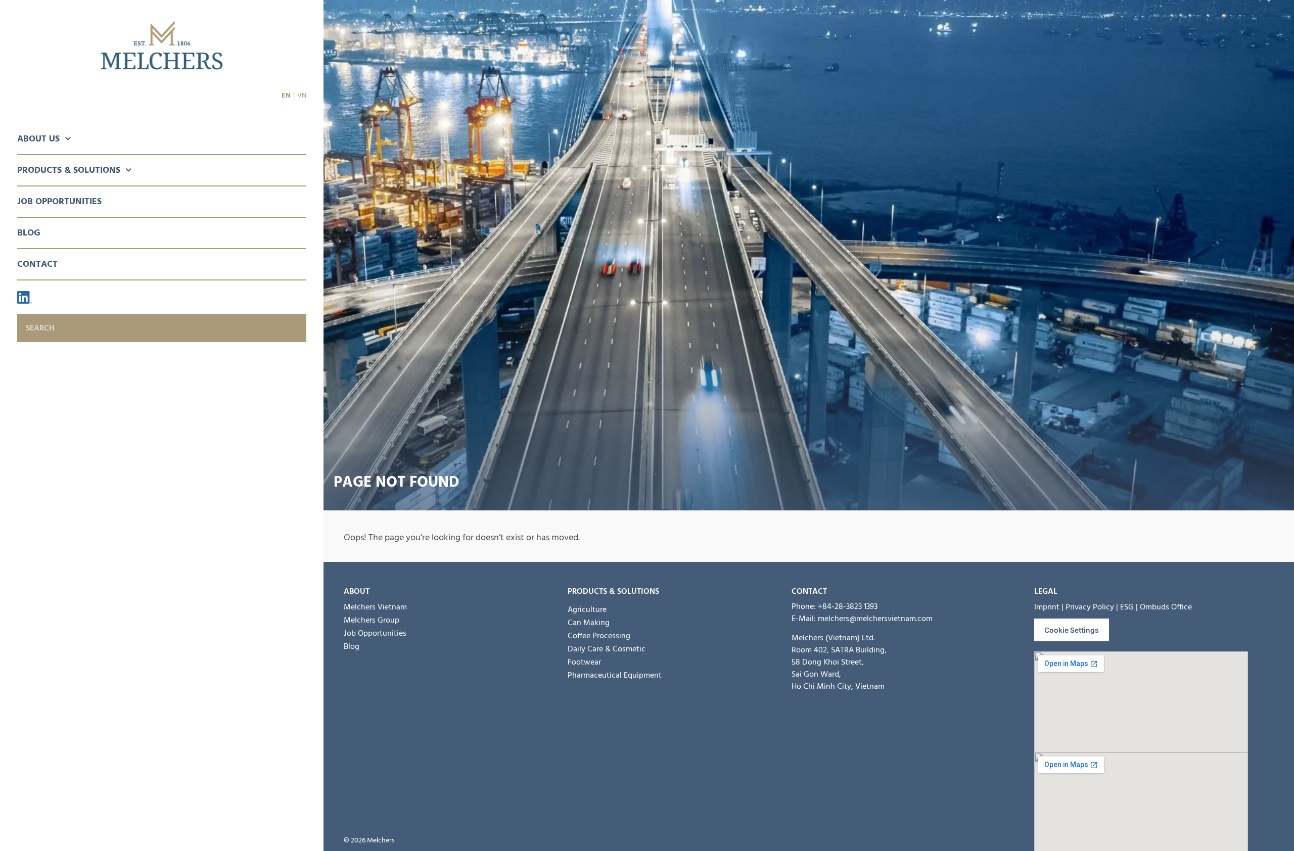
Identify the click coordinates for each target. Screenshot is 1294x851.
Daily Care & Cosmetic (606, 648)
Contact (37, 264)
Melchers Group (371, 620)
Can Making (589, 622)
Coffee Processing (599, 635)
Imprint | (1049, 606)
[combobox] (161, 328)
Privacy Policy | (1092, 606)
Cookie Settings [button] (1071, 630)
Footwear (584, 662)
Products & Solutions (68, 170)
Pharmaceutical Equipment (615, 675)
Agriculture (587, 609)
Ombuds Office (1166, 606)
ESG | (1129, 606)
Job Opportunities (59, 201)
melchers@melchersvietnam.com (875, 618)
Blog (28, 232)
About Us (38, 138)
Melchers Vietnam (375, 606)
